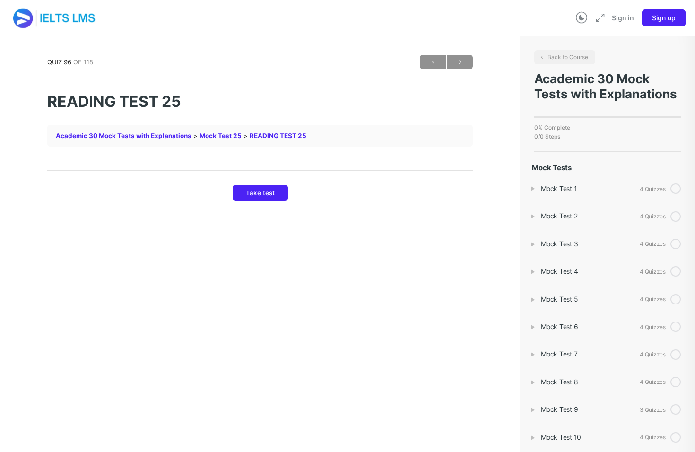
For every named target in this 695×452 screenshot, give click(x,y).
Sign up (664, 18)
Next (460, 62)
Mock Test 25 (221, 135)
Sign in (623, 18)
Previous (433, 62)
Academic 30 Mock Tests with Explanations (123, 135)
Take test (260, 193)
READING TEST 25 (278, 135)
